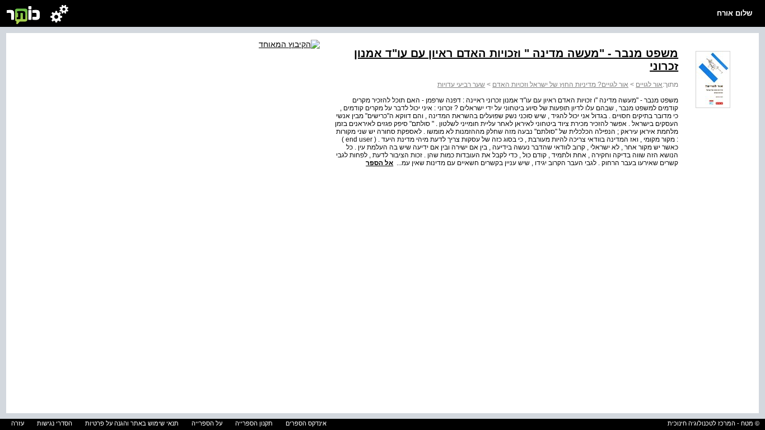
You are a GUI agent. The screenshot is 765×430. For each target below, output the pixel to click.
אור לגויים (649, 84)
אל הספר (379, 163)
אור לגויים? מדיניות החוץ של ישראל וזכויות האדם (560, 84)
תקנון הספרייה (254, 423)
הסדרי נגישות (54, 423)
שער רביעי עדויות (461, 84)
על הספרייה (207, 423)
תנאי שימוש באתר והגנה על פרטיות (132, 423)
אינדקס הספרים (306, 423)
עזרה (17, 423)
